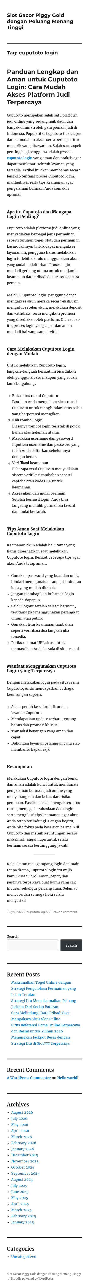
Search (13, 936)
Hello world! (67, 1078)
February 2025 (23, 1216)
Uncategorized (23, 1256)
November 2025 (25, 1161)
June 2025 (20, 1191)
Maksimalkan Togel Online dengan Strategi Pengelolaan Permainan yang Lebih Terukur (43, 988)
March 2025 (21, 1210)
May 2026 (19, 1124)
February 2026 (23, 1143)
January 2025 (22, 1222)
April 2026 (20, 1130)
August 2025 (22, 1179)
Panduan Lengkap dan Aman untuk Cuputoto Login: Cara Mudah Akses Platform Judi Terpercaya (42, 87)
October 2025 (22, 1167)
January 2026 (22, 1149)
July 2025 (19, 1185)
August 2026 (22, 1112)
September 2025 (25, 1173)
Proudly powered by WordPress (32, 1278)
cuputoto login (19, 158)
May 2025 (19, 1198)
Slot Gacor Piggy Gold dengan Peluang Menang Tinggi (40, 21)
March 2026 (21, 1137)
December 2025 (24, 1155)
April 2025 (20, 1204)
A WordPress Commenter (29, 1078)
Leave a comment (64, 912)
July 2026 (19, 1118)
